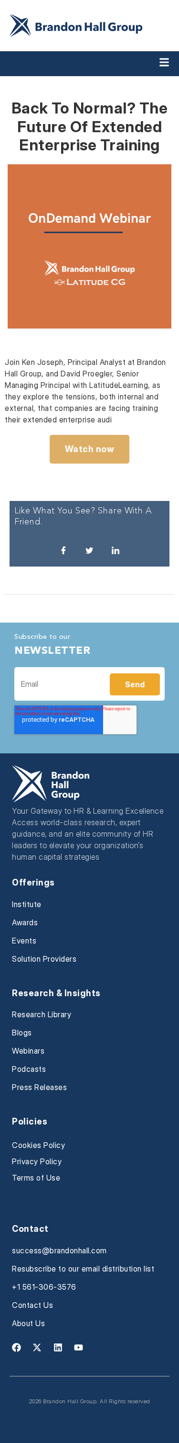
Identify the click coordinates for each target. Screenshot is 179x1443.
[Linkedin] (58, 1348)
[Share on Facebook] (63, 549)
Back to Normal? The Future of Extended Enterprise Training (89, 126)
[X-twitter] (37, 1348)
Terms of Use (36, 1177)
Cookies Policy (38, 1145)
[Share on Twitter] (89, 549)
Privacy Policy (37, 1161)
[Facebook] (16, 1348)
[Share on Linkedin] (115, 549)
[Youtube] (79, 1348)
